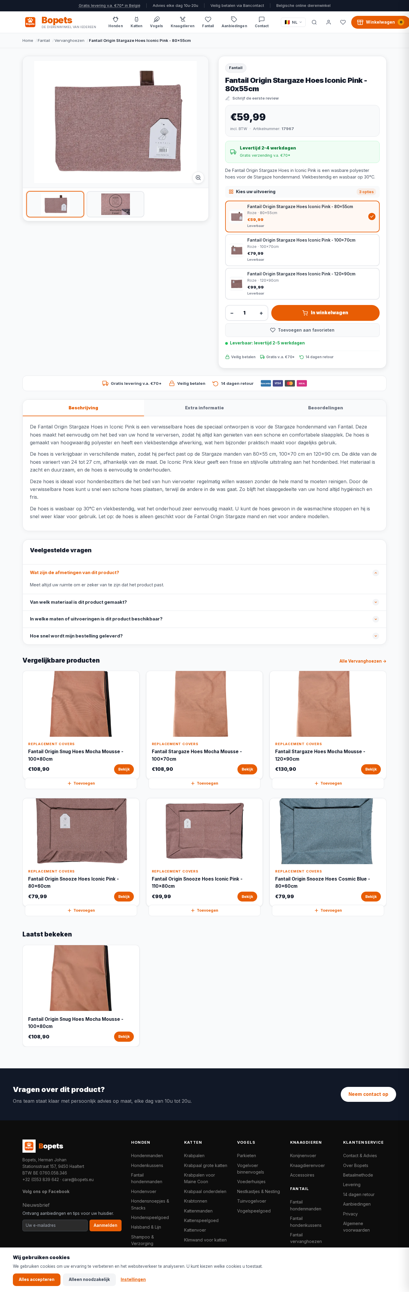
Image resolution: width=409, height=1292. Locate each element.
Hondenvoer (143, 1191)
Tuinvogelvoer (251, 1200)
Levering (351, 1184)
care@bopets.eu (78, 1179)
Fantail (44, 40)
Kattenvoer (195, 1229)
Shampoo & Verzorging (142, 1240)
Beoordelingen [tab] (325, 407)
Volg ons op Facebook (45, 1191)
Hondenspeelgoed (150, 1217)
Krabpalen (194, 1155)
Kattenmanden (198, 1210)
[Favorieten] (343, 22)
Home (27, 40)
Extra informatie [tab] (204, 407)
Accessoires (302, 1174)
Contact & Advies (360, 1155)
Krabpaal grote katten (205, 1165)
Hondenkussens (147, 1165)
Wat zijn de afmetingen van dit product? (74, 572)
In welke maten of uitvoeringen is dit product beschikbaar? (96, 619)
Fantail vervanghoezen (306, 1238)
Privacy (350, 1213)
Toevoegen (84, 783)
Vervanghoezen (69, 40)
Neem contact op (368, 1094)
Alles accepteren (36, 1279)
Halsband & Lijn (146, 1227)
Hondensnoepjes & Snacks (150, 1204)
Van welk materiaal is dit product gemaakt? (78, 602)
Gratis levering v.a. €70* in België (109, 5)
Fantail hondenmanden (146, 1178)
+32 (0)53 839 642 (40, 1179)
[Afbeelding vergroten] (198, 178)
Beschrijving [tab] (83, 407)
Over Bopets (355, 1165)
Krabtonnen (195, 1200)
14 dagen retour (359, 1194)
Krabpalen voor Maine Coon (199, 1178)
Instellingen (133, 1279)
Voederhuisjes (251, 1181)
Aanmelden (105, 1225)
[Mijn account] (328, 22)
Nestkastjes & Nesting (258, 1191)
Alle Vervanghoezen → (363, 661)
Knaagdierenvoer (307, 1165)
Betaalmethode (358, 1174)
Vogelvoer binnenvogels (250, 1168)
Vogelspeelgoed (254, 1210)
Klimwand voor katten (205, 1239)
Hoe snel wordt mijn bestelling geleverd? (76, 636)
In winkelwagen (329, 312)
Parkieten (246, 1155)
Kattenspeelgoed (201, 1220)
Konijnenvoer (303, 1155)
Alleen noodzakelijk (89, 1279)
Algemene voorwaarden (356, 1226)
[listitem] (55, 204)
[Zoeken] (314, 22)
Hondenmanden (147, 1155)
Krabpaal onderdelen (205, 1191)
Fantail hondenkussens (306, 1221)
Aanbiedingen (357, 1203)
